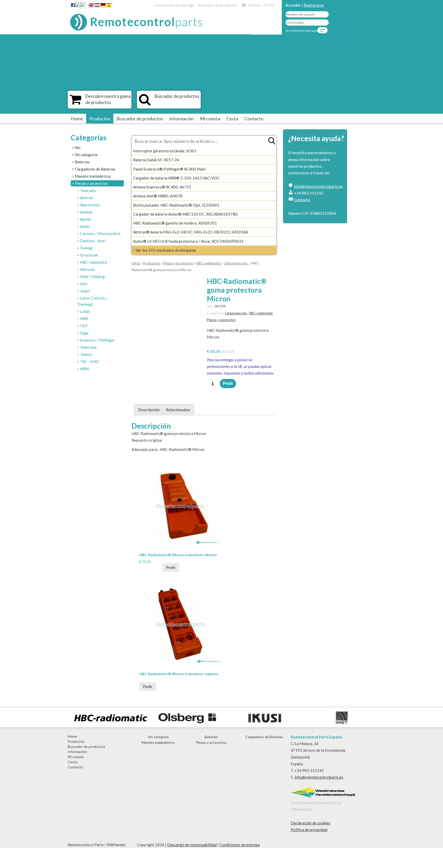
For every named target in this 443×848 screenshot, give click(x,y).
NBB (84, 318)
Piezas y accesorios (91, 183)
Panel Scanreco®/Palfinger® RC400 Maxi (169, 169)
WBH (84, 368)
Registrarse (314, 5)
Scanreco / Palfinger (97, 340)
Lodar (85, 311)
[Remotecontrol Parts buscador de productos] (144, 102)
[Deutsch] (103, 6)
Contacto (253, 118)
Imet (84, 283)
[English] (91, 6)
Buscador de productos (217, 5)
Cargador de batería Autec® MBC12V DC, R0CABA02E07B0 (185, 214)
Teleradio (88, 190)
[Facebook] (73, 5)
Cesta (232, 118)
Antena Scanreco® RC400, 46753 (162, 187)
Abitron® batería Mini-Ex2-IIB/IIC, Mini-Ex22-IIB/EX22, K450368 (190, 232)
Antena (86, 212)
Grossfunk (89, 255)
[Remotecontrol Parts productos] (75, 102)
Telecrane (88, 347)
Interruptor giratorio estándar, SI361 (164, 151)
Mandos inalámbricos (93, 176)
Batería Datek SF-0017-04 (156, 159)
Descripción (149, 409)
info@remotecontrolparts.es (318, 186)
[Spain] (109, 6)
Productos (99, 118)
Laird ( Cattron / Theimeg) (92, 301)
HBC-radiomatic (93, 262)
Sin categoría (86, 154)
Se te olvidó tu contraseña (303, 30)
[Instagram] (83, 6)
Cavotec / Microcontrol (100, 233)
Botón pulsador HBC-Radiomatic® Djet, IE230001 (176, 205)
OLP (84, 325)
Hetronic (87, 269)
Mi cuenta (210, 118)
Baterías (82, 162)
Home (77, 118)
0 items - (261, 5)
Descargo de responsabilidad (192, 844)
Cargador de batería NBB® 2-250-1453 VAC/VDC (176, 178)
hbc (78, 147)
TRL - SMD (89, 361)
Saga (84, 333)
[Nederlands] (97, 6)
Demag (86, 248)
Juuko (85, 291)
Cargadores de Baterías (95, 169)
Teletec (86, 354)
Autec (85, 226)
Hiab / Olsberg (92, 276)
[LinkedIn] (77, 6)
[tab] (149, 409)
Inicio (136, 263)
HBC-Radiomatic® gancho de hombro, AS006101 (175, 223)
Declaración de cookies (310, 823)
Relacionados (178, 409)
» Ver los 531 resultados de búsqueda (164, 250)
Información (181, 118)
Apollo (85, 219)
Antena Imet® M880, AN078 (157, 196)
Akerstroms (90, 205)
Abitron (86, 197)
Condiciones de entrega (174, 5)
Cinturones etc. (236, 263)
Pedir (228, 383)
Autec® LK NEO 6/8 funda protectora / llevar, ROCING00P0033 (188, 241)
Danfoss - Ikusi (93, 240)
